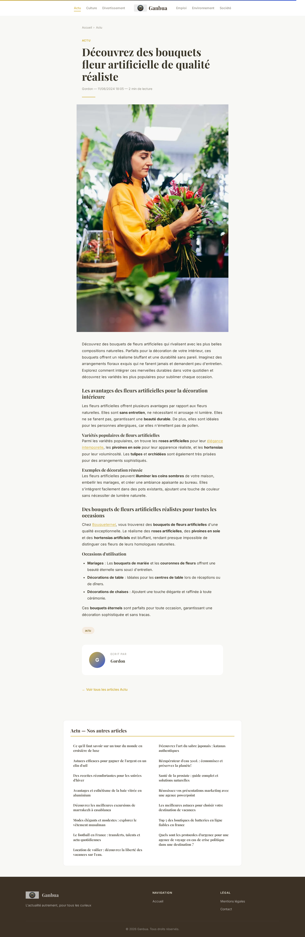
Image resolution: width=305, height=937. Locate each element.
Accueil (87, 27)
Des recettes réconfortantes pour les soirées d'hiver (107, 777)
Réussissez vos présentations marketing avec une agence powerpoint (194, 792)
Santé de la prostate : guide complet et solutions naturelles (188, 777)
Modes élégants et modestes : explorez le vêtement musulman (105, 822)
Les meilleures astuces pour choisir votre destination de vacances (191, 807)
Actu (77, 8)
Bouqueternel (104, 524)
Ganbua (158, 7)
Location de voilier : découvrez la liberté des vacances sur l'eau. (107, 852)
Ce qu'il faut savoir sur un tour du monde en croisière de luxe (107, 748)
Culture (91, 8)
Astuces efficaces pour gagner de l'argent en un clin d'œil (109, 763)
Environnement (203, 8)
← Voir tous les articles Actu (104, 689)
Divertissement (113, 8)
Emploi (181, 8)
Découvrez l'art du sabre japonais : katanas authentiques (192, 748)
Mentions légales (232, 901)
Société (225, 8)
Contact (226, 909)
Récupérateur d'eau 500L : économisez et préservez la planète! (191, 763)
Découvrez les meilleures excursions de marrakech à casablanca (104, 807)
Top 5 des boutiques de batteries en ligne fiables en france (190, 822)
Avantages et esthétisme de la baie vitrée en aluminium (107, 792)
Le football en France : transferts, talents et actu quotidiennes (106, 837)
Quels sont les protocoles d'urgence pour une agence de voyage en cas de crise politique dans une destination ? (194, 840)
